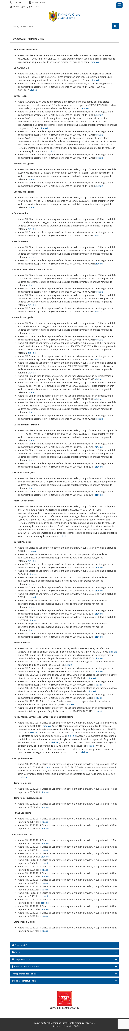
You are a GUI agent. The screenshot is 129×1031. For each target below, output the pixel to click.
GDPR (77, 1026)
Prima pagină (20, 945)
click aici (95, 61)
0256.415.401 (19, 2)
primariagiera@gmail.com (25, 6)
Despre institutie (22, 959)
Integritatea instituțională (24, 980)
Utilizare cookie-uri (61, 1026)
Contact (18, 952)
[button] (115, 26)
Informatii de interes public (26, 966)
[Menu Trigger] (119, 5)
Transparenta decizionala (24, 973)
